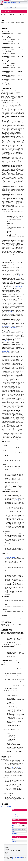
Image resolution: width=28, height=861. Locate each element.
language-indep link (17, 812)
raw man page (15, 816)
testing (13, 827)
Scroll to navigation (6, 11)
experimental (15, 833)
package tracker (16, 814)
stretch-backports (8, 7)
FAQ (19, 2)
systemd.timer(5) (6, 326)
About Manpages (12, 2)
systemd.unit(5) (12, 311)
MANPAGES (6, 0)
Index (5, 2)
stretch (13, 825)
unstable (14, 831)
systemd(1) (18, 275)
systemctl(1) (10, 806)
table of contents (17, 819)
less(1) (12, 767)
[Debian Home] (1, 2)
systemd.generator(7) (10, 557)
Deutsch (14, 839)
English (14, 841)
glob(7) (17, 499)
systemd (13, 7)
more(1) (19, 767)
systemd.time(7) (13, 327)
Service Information (9, 6)
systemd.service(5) (7, 340)
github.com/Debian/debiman (17, 857)
